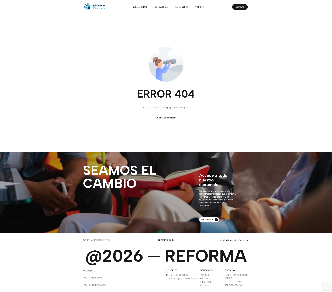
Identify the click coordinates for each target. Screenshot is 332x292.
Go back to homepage (166, 117)
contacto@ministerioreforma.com (233, 240)
